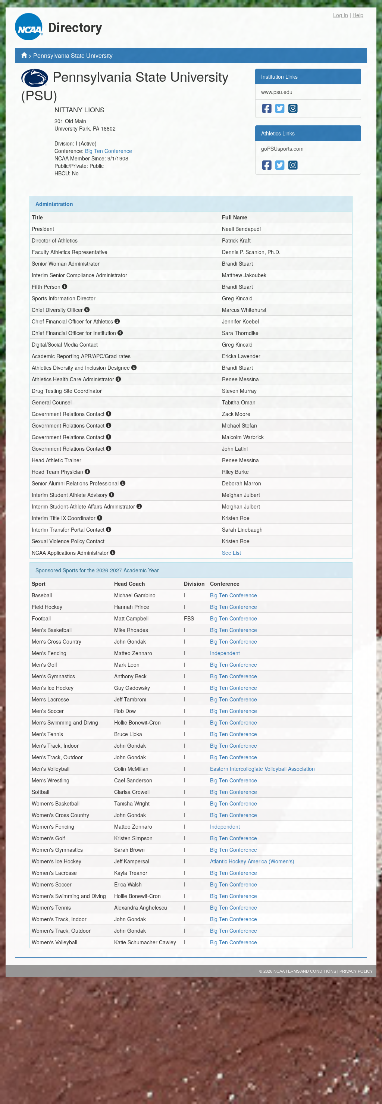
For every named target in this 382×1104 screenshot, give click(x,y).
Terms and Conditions (310, 971)
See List (231, 552)
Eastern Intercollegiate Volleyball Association (262, 768)
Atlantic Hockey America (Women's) (252, 861)
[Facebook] (267, 108)
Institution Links (279, 76)
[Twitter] (280, 108)
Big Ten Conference (108, 150)
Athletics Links (278, 133)
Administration (54, 203)
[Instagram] (293, 108)
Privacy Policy (356, 971)
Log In (340, 15)
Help (358, 15)
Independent (225, 653)
